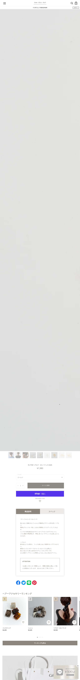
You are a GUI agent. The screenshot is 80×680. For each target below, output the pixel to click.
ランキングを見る (40, 643)
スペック (52, 511)
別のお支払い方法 (40, 498)
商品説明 (28, 511)
